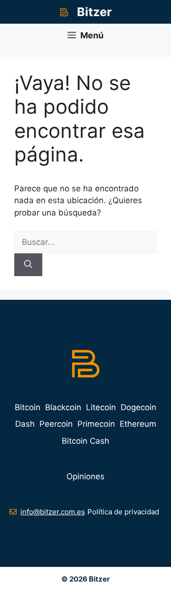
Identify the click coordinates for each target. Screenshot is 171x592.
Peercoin (56, 424)
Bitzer (94, 12)
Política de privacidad (123, 511)
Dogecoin (138, 407)
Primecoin (96, 424)
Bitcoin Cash (85, 441)
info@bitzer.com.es (52, 511)
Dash (25, 424)
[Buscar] (28, 264)
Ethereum (138, 424)
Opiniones (85, 476)
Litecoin (101, 407)
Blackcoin (63, 407)
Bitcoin (27, 407)
